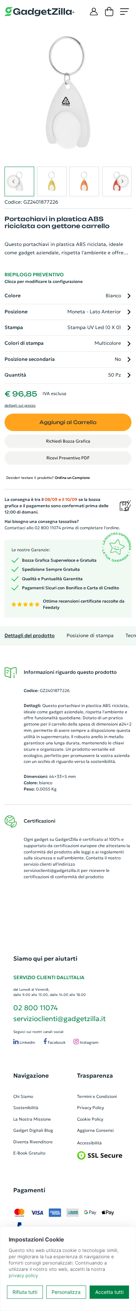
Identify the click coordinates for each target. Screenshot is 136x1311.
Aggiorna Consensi (95, 1130)
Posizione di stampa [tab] (90, 636)
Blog (48, 1130)
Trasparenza (95, 1075)
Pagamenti (29, 1190)
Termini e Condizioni (97, 1096)
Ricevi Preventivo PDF (68, 457)
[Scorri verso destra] (122, 181)
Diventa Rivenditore (33, 1141)
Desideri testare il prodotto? (48, 477)
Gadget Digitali (28, 1130)
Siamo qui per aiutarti (45, 958)
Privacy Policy (90, 1107)
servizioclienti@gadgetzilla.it (52, 870)
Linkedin (26, 1042)
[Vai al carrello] (109, 12)
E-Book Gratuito (29, 1153)
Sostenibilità (25, 1107)
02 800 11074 (35, 1007)
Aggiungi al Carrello (68, 422)
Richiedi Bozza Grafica (68, 441)
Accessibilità (89, 1142)
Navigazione (31, 1075)
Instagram (88, 1042)
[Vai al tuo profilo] (94, 12)
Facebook (56, 1042)
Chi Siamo (23, 1096)
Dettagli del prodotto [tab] (30, 636)
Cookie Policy (90, 1119)
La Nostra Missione (32, 1119)
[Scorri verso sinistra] (13, 181)
